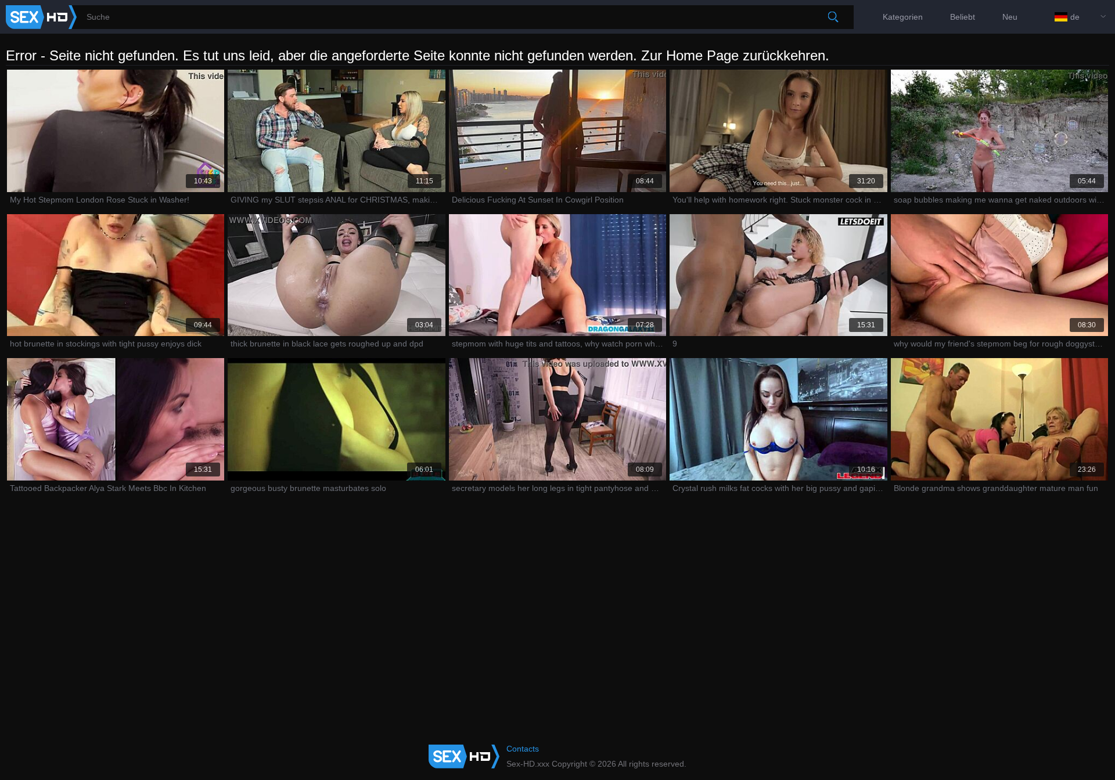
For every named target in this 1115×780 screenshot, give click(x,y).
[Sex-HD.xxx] (41, 17)
